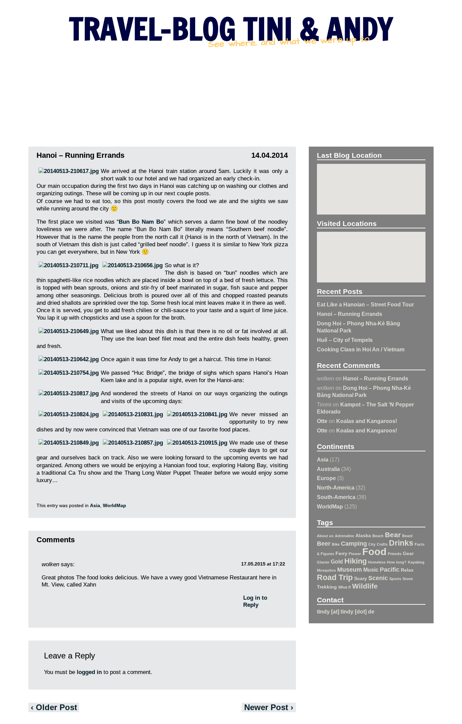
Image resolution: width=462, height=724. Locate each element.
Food (374, 551)
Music (370, 570)
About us (325, 536)
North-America (335, 487)
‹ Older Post (54, 707)
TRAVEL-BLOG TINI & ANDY (231, 28)
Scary (360, 578)
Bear (393, 535)
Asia (322, 459)
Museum (349, 569)
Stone (407, 579)
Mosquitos (326, 570)
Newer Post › (268, 707)
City (371, 544)
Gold (337, 561)
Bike (336, 544)
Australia (328, 469)
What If (344, 587)
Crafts (382, 544)
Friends (394, 554)
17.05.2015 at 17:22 (263, 564)
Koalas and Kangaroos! (366, 421)
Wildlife (365, 586)
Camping (354, 543)
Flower (355, 554)
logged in (89, 672)
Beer (323, 543)
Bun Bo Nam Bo (141, 222)
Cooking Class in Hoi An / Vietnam (361, 349)
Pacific (389, 569)
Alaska (363, 535)
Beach (378, 536)
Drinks (401, 543)
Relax (407, 570)
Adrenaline (344, 536)
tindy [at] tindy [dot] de (345, 611)
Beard (407, 536)
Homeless (377, 562)
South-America (336, 497)
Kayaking (416, 562)
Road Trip (335, 577)
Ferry (341, 553)
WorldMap (330, 506)
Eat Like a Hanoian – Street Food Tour (365, 304)
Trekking (327, 587)
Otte (322, 421)
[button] (371, 186)
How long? (397, 562)
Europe (326, 478)
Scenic (378, 578)
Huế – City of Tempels (345, 340)
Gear (408, 553)
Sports (395, 579)
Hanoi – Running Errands (349, 314)
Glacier (323, 562)
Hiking (355, 561)
